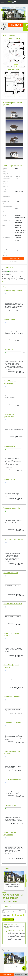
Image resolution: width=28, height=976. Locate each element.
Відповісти (6, 927)
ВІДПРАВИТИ (8, 919)
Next (24, 14)
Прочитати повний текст (9, 282)
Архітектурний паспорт (12, 722)
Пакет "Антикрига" (11, 573)
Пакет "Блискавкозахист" (13, 604)
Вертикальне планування (13, 539)
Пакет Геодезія (9, 479)
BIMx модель (8, 349)
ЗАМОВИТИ (16, 25)
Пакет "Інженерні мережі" (13, 291)
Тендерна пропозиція (12, 508)
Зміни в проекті (9, 319)
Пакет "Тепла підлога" (12, 697)
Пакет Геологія (9, 446)
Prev (3, 14)
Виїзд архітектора (10, 805)
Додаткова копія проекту (13, 779)
